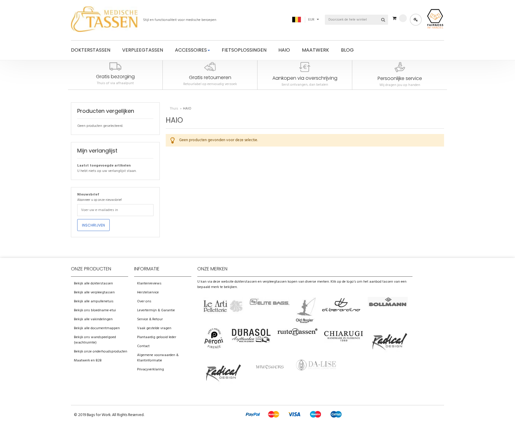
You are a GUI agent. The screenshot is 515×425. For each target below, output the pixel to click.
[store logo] (104, 20)
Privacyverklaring (150, 369)
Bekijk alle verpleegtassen (94, 292)
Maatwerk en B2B (88, 361)
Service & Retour (150, 319)
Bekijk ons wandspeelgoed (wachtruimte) (95, 340)
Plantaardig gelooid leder (156, 337)
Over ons (144, 301)
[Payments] (293, 419)
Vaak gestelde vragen (154, 328)
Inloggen (416, 20)
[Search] (383, 20)
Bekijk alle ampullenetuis (94, 301)
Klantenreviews (149, 284)
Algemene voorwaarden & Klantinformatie (158, 358)
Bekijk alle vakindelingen (93, 319)
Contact (143, 346)
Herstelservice (148, 292)
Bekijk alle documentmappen (97, 328)
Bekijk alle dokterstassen (93, 284)
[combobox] (348, 20)
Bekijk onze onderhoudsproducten (100, 352)
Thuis (174, 109)
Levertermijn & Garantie (156, 310)
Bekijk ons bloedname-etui (95, 310)
